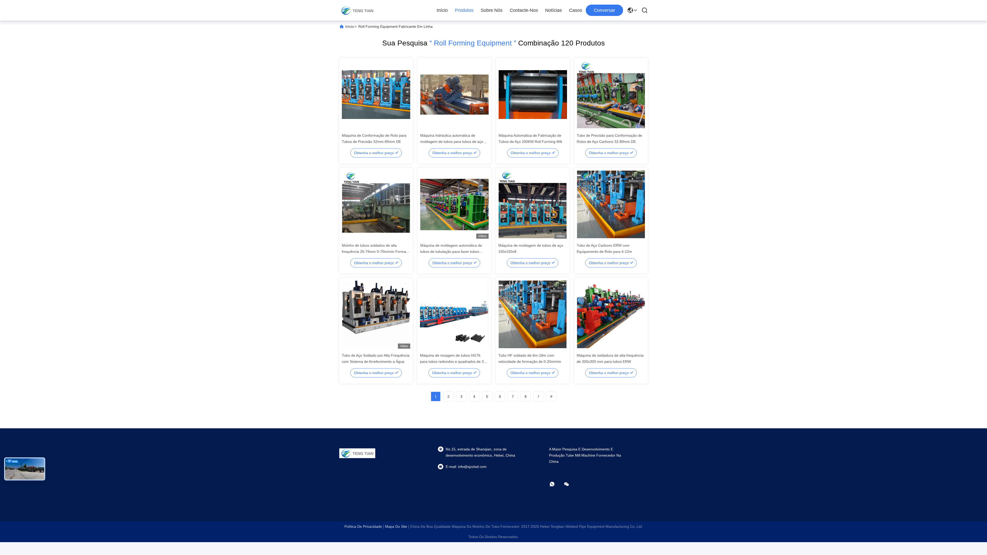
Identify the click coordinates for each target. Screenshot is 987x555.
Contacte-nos (524, 10)
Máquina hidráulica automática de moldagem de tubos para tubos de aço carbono (451, 141)
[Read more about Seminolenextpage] (538, 396)
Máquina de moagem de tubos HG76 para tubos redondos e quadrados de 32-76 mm (453, 361)
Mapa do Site (396, 526)
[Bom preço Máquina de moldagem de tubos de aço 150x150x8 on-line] (532, 204)
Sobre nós (491, 10)
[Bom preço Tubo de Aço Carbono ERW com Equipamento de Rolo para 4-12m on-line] (611, 204)
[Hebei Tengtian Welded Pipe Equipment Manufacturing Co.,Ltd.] (357, 10)
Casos (575, 10)
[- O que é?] (555, 484)
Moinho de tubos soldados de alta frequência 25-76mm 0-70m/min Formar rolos (374, 251)
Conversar (604, 10)
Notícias (553, 10)
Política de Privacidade (363, 526)
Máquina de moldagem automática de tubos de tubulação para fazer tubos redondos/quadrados (451, 251)
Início (442, 10)
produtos (464, 10)
